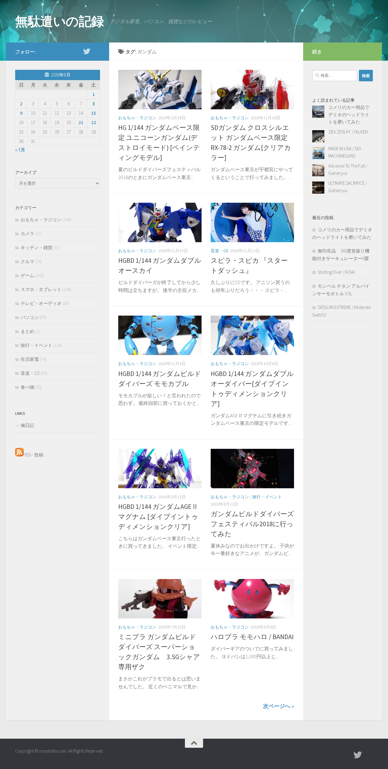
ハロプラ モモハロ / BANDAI (252, 636)
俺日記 (27, 425)
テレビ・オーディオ (41, 303)
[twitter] (86, 51)
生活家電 (30, 359)
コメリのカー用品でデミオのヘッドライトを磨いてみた (348, 114)
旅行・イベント (267, 497)
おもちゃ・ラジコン (137, 117)
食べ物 (27, 387)
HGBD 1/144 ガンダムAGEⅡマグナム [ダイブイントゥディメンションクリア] (158, 516)
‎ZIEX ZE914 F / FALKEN (348, 132)
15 (93, 113)
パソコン (30, 317)
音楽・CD (219, 250)
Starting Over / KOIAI (336, 272)
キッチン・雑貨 (36, 247)
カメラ (27, 233)
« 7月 (20, 150)
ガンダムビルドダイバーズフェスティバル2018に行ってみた (252, 524)
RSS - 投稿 (33, 455)
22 (93, 122)
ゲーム (27, 275)
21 (81, 122)
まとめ (27, 331)
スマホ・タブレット (41, 289)
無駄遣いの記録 (59, 21)
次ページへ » (278, 706)
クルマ (27, 261)
